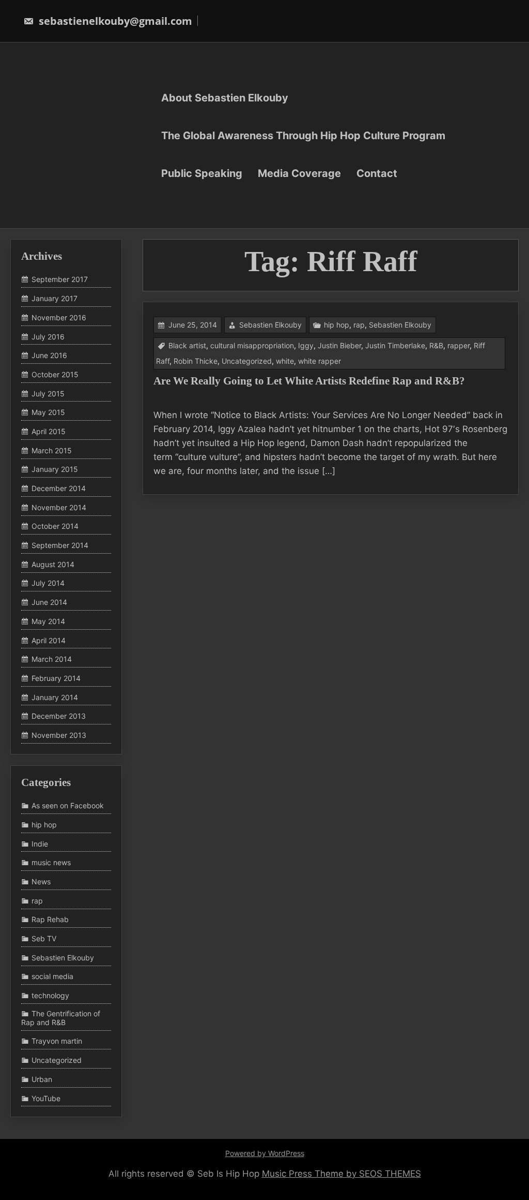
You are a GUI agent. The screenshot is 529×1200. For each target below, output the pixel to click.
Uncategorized (247, 361)
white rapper (319, 361)
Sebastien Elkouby (270, 324)
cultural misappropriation (252, 345)
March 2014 (52, 659)
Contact (376, 173)
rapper (458, 345)
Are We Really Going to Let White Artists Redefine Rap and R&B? (309, 381)
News (41, 881)
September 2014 (60, 545)
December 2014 (59, 488)
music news (51, 862)
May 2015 (48, 412)
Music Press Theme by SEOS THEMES (341, 1173)
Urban (42, 1079)
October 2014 (55, 526)
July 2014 (48, 583)
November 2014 (59, 507)
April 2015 (49, 431)
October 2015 (55, 374)
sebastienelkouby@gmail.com (114, 21)
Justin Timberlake (395, 345)
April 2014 (49, 640)
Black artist (187, 345)
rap (359, 324)
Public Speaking (201, 173)
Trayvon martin (57, 1041)
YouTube (46, 1098)
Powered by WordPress (264, 1153)
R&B (436, 345)
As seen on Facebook (68, 805)
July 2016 (48, 336)
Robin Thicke (195, 361)
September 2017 (60, 279)
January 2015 (55, 469)
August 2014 (53, 564)
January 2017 (54, 298)
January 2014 (55, 697)
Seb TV (44, 938)
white (285, 361)
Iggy (306, 345)
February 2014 (56, 678)
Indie (40, 843)
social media (52, 976)
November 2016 (59, 317)
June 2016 (49, 355)
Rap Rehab (50, 919)
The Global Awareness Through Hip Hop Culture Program (303, 135)
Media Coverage (299, 173)
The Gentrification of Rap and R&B (60, 1018)
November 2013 (59, 735)
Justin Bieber (339, 345)
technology (50, 995)
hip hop (336, 324)
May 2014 (48, 621)
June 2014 (49, 602)
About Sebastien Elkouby (224, 97)
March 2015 (52, 450)
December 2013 (59, 716)
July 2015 (48, 393)
